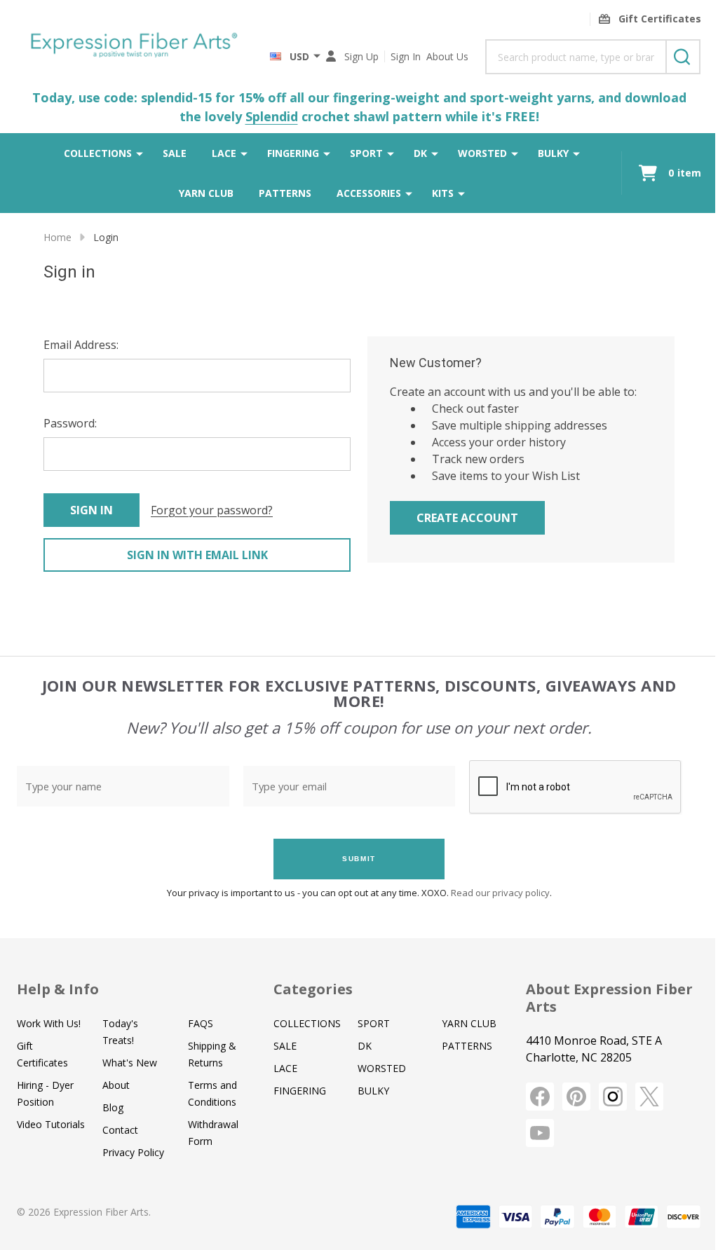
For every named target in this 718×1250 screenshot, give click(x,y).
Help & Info (58, 989)
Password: (70, 423)
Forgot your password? (212, 510)
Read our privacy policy (500, 892)
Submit (359, 859)
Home (57, 237)
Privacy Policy (133, 1152)
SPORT (366, 153)
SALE (175, 153)
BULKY (553, 153)
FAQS (200, 1023)
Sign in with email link (197, 555)
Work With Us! (49, 1023)
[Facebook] (540, 1097)
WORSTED (482, 153)
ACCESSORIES (369, 193)
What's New (129, 1062)
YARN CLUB (206, 193)
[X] (649, 1097)
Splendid (271, 116)
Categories (313, 989)
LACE (224, 153)
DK (420, 153)
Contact (120, 1129)
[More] (139, 153)
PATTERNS (285, 193)
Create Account (467, 518)
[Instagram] (613, 1097)
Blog (112, 1107)
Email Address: (80, 344)
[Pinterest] (576, 1097)
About (116, 1085)
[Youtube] (540, 1133)
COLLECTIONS (98, 153)
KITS (443, 193)
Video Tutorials (51, 1124)
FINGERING (293, 153)
